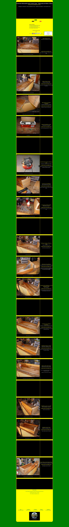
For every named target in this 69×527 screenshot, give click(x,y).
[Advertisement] (34, 13)
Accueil (36, 31)
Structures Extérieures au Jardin (36, 30)
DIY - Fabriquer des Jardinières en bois (34, 493)
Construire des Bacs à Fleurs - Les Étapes (34, 492)
